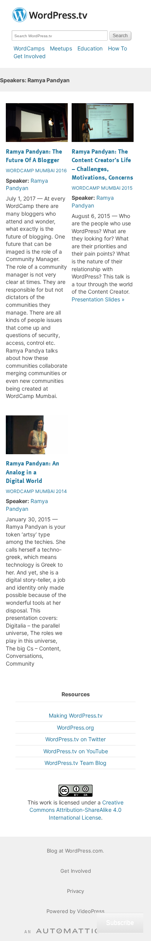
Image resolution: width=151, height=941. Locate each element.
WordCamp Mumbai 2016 (36, 170)
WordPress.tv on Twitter (75, 739)
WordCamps (29, 48)
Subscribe (120, 922)
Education (90, 48)
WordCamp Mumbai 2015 (102, 188)
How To (117, 48)
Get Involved (30, 56)
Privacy (75, 891)
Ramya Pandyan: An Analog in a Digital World (32, 471)
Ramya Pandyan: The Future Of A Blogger (34, 155)
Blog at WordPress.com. (75, 851)
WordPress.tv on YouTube (75, 751)
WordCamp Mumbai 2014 (36, 491)
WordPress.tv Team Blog (75, 762)
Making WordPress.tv (76, 715)
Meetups (61, 48)
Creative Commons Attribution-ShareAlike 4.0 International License (76, 810)
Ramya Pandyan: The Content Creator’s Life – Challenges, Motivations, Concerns (102, 164)
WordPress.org (75, 727)
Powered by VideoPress (75, 911)
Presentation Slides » (98, 299)
